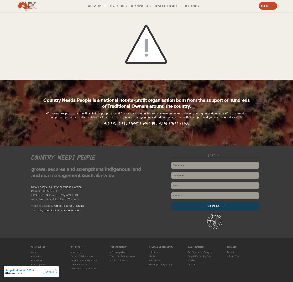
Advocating (76, 252)
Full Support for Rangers (200, 252)
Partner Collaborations (82, 256)
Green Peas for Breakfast (69, 206)
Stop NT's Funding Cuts (199, 256)
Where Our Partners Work (122, 256)
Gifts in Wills (233, 256)
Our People (36, 260)
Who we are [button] (98, 6)
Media (152, 256)
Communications (79, 264)
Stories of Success (119, 260)
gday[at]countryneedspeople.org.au (61, 187)
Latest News (155, 252)
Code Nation (51, 210)
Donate (191, 264)
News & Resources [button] (166, 6)
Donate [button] (269, 6)
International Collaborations (84, 268)
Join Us (191, 260)
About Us (35, 252)
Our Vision (36, 256)
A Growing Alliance (119, 252)
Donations (232, 252)
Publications (155, 260)
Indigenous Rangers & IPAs (84, 260)
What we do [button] (120, 6)
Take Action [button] (195, 6)
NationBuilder (71, 210)
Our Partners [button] (142, 6)
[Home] (27, 6)
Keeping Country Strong (160, 264)
